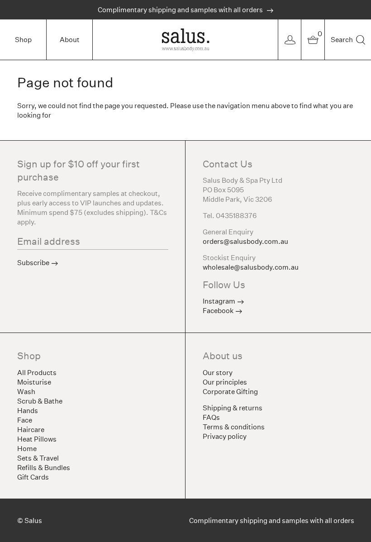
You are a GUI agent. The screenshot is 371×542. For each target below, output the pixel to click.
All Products (37, 372)
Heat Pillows (37, 439)
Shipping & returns (232, 408)
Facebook (218, 310)
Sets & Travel (38, 458)
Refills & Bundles (43, 467)
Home (27, 448)
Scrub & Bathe (39, 401)
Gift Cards (33, 477)
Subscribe (33, 262)
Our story (218, 372)
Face (24, 420)
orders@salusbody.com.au (245, 241)
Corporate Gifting (230, 391)
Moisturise (34, 382)
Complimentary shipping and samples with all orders (181, 9)
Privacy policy (225, 436)
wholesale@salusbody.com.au (251, 267)
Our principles (225, 382)
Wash (26, 391)
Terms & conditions (234, 427)
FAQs (211, 417)
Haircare (30, 429)
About (70, 39)
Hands (27, 410)
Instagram (219, 301)
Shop (23, 39)
